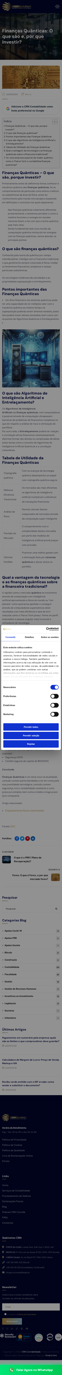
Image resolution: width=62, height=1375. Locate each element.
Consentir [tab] (10, 637)
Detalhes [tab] (29, 637)
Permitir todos (31, 727)
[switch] (54, 696)
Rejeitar (31, 744)
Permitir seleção (31, 735)
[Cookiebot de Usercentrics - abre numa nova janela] (46, 629)
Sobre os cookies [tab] (50, 637)
